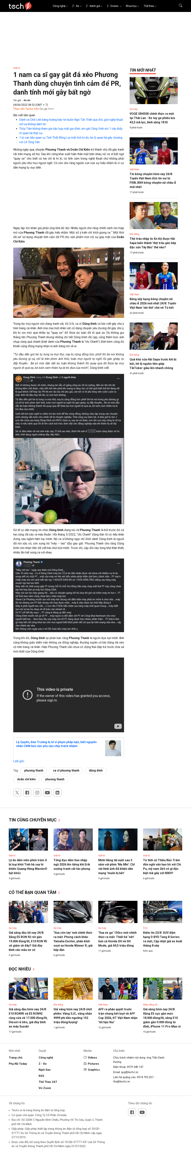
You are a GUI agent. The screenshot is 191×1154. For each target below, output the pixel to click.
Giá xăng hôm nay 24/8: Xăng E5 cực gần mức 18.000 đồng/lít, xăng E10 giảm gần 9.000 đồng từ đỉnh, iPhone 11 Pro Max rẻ (162, 1018)
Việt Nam (134, 169)
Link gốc (18, 761)
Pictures (93, 1063)
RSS (41, 1076)
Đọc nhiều (20, 969)
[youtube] (47, 792)
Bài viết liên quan (24, 115)
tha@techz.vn (121, 1081)
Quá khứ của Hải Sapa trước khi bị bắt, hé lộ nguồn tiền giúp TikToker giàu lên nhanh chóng (153, 364)
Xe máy (133, 109)
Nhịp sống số (150, 1004)
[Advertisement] (68, 200)
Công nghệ (59, 5)
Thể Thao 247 (48, 1082)
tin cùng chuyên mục (33, 820)
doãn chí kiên (26, 779)
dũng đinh (96, 770)
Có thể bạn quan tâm (33, 892)
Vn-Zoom (45, 1088)
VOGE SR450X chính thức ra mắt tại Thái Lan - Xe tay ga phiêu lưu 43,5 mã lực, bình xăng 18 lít (152, 118)
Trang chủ (15, 1057)
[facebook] (27, 792)
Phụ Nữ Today (18, 1063)
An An (27, 100)
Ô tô (145, 928)
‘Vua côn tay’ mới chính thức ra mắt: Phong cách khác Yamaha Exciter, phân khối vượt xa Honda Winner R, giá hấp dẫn (73, 941)
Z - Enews (113, 5)
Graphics (94, 1069)
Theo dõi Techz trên (26, 109)
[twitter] (17, 792)
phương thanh (33, 770)
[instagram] (37, 792)
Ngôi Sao (45, 1069)
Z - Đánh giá (93, 5)
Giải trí (16, 68)
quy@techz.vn (129, 1072)
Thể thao (149, 5)
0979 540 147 (135, 1067)
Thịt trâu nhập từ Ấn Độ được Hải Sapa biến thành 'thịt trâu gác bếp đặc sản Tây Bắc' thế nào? (153, 243)
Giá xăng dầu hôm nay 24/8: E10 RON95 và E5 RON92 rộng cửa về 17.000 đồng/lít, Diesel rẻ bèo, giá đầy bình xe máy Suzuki (28, 1018)
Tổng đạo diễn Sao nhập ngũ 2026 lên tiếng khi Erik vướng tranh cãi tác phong (72, 864)
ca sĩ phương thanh (66, 770)
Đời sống (134, 234)
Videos (92, 1057)
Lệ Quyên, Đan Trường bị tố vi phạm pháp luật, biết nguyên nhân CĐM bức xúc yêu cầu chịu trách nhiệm (56, 744)
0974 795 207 (145, 1077)
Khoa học (131, 5)
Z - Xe (75, 5)
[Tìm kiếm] (178, 6)
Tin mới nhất (143, 70)
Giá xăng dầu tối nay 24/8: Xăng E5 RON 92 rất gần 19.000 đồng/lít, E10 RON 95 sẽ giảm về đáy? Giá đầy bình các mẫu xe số (28, 941)
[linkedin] (57, 792)
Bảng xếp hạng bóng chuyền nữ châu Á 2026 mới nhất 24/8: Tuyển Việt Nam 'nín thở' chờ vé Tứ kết (153, 303)
